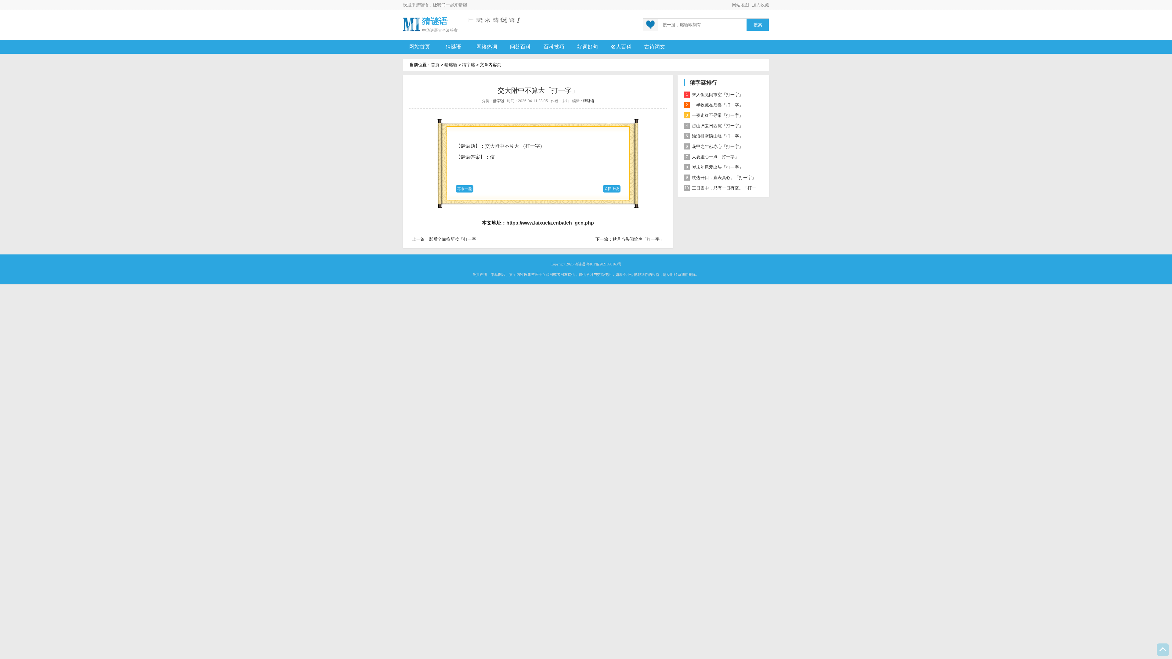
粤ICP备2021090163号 (603, 264)
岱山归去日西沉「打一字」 (714, 125)
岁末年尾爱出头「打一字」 (714, 167)
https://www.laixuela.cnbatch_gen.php (550, 222)
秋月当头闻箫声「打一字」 (638, 239)
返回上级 (611, 189)
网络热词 (486, 47)
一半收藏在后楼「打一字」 (714, 105)
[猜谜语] (411, 24)
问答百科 (520, 47)
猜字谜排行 (703, 83)
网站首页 (419, 47)
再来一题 (464, 189)
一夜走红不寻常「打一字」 (714, 115)
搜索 (758, 25)
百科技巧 (554, 47)
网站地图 (740, 4)
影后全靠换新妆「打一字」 (454, 239)
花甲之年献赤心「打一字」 (714, 146)
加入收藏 (760, 4)
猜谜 (462, 4)
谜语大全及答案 (444, 30)
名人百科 (621, 47)
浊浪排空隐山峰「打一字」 (714, 136)
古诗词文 (654, 47)
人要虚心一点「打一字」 (712, 156)
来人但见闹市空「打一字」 (714, 94)
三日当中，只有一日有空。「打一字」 (720, 189)
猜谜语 (422, 4)
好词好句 (587, 47)
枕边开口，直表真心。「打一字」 (721, 177)
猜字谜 (468, 64)
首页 (435, 64)
